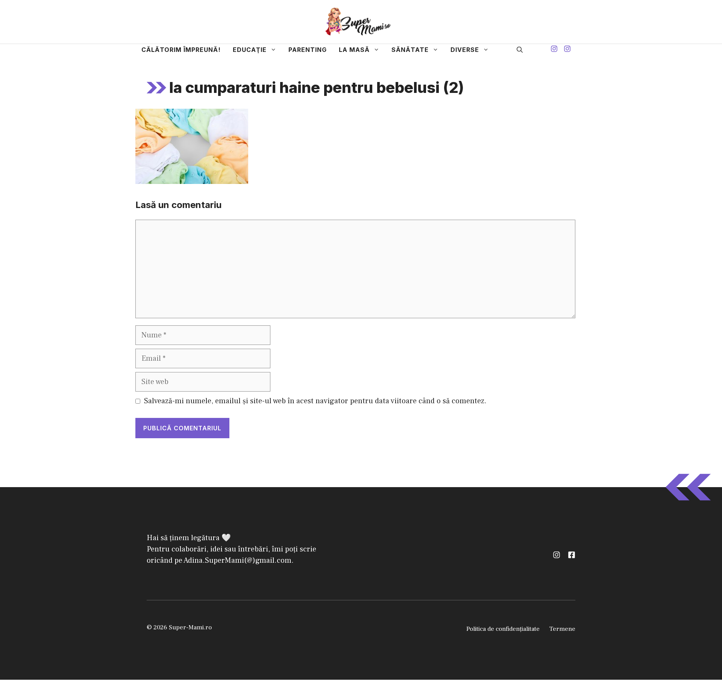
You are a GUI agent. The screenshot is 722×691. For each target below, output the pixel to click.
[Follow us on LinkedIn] (571, 555)
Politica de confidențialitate (503, 629)
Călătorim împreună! (181, 49)
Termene (562, 629)
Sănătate (410, 49)
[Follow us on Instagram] (554, 50)
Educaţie (250, 49)
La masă (354, 49)
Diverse (464, 49)
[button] (520, 50)
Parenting (307, 49)
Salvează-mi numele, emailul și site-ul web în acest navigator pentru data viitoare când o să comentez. (315, 401)
